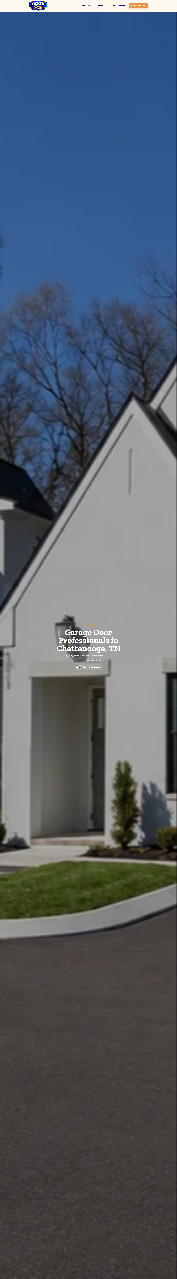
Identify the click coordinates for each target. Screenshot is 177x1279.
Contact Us (122, 6)
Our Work (100, 6)
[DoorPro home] (38, 6)
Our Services (87, 6)
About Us (111, 6)
